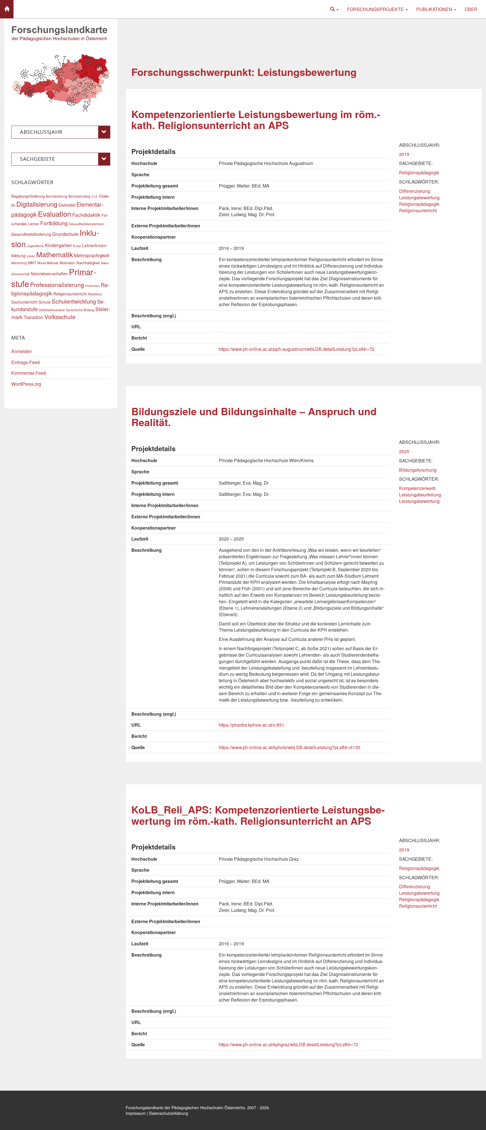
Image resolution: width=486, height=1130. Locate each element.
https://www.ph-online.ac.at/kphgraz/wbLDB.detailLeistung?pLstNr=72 (288, 1044)
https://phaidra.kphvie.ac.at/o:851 (251, 725)
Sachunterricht (24, 302)
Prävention (92, 286)
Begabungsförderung (28, 196)
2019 (404, 154)
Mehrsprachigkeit (91, 255)
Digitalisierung (36, 204)
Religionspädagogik (419, 172)
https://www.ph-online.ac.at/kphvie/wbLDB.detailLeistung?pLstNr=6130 (289, 747)
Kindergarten (58, 245)
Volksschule (60, 316)
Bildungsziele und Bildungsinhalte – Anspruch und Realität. (254, 417)
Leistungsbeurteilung (420, 494)
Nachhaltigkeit (88, 262)
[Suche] (334, 9)
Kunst (77, 245)
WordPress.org (26, 384)
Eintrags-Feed (25, 362)
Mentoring (19, 262)
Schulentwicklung (74, 301)
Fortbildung (54, 223)
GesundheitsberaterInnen (86, 224)
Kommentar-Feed (28, 373)
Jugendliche (35, 245)
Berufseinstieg (79, 196)
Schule (45, 302)
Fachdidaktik (86, 214)
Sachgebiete (37, 158)
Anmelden (21, 351)
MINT (32, 262)
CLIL (94, 196)
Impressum (136, 1113)
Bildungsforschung (417, 470)
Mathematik (54, 254)
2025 (404, 451)
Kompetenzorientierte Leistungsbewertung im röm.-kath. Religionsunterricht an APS (255, 119)
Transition (33, 317)
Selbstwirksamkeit (52, 310)
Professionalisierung (57, 284)
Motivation (67, 262)
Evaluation (54, 214)
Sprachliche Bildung (80, 310)
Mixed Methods (47, 263)
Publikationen (434, 9)
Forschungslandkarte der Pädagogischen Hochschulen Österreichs (185, 1107)
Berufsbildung (56, 196)
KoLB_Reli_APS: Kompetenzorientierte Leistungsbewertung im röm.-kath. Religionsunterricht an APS (258, 815)
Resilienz (95, 293)
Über (471, 9)
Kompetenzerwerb (417, 488)
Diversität (66, 205)
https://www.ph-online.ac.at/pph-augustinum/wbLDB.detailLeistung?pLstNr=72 (296, 349)
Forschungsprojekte (376, 9)
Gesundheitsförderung (31, 234)
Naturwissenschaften (49, 273)
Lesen (31, 256)
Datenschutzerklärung (168, 1113)
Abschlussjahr (41, 131)
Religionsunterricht (418, 210)
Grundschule (65, 233)
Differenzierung (414, 191)
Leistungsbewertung (419, 197)
